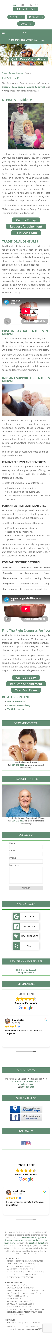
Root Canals (14, 1309)
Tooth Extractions (16, 709)
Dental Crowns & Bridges (20, 1288)
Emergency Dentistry (31, 1293)
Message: (14, 865)
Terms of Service (33, 1272)
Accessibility (14, 1274)
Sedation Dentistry (34, 1309)
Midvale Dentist (8, 73)
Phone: (12, 857)
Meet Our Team (15, 1263)
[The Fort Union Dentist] (26, 7)
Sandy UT (40, 86)
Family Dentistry (16, 1298)
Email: (12, 850)
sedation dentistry (37, 1243)
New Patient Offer (26, 40)
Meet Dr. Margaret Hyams (29, 1261)
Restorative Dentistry (18, 705)
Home (10, 1261)
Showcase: (10, 1320)
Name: (12, 843)
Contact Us (30, 1274)
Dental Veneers (36, 1290)
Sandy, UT (12, 1269)
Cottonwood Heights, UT (20, 1266)
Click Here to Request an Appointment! (26, 971)
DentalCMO (32, 1329)
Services (19, 73)
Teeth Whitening (16, 1314)
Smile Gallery (14, 1322)
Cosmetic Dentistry (17, 1285)
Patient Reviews (33, 1322)
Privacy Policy (14, 1272)
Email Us (37, 17)
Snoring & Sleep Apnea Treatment (24, 1312)
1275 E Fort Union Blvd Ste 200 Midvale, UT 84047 (26, 1082)
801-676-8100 (18, 765)
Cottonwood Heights (23, 86)
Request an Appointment (20, 1277)
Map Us (27, 23)
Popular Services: (13, 1282)
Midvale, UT (31, 1263)
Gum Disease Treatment (19, 1301)
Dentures (12, 1293)
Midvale (6, 86)
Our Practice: (12, 1258)
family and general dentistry (27, 1240)
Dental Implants (16, 701)
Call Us (17, 17)
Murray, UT (25, 1269)
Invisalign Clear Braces (19, 1304)
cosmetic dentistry (30, 1237)
